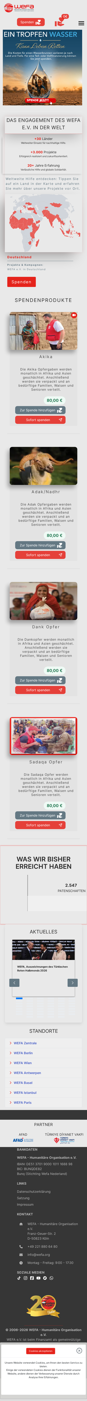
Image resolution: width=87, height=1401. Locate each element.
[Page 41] (61, 1014)
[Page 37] (19, 1014)
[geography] (32, 235)
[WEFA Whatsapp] (51, 1277)
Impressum (25, 1204)
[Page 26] (30, 1009)
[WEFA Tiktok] (19, 1277)
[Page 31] (19, 1011)
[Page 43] (30, 1017)
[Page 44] (40, 1017)
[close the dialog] (79, 1351)
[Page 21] (40, 1006)
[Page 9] (40, 1001)
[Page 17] (61, 1003)
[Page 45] (51, 1017)
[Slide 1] (42, 101)
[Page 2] (30, 998)
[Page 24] (72, 1006)
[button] (43, 1043)
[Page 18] (72, 1003)
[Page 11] (61, 1001)
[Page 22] (51, 1006)
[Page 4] (51, 998)
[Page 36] (72, 1011)
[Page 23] (61, 1006)
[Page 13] (19, 1003)
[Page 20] (30, 1006)
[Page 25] (19, 1009)
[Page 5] (61, 998)
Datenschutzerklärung (34, 1191)
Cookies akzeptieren (40, 1350)
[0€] (64, 22)
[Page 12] (72, 1001)
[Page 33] (40, 1011)
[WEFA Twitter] (45, 1277)
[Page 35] (61, 1011)
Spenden (27, 22)
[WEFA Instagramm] (25, 1277)
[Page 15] (40, 1003)
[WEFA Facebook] (32, 1277)
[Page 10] (51, 1001)
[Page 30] (72, 1009)
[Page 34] (51, 1011)
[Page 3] (40, 998)
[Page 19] (19, 1006)
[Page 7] (19, 1001)
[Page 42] (72, 1014)
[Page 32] (30, 1011)
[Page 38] (30, 1014)
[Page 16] (51, 1003)
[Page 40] (51, 1014)
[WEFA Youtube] (38, 1277)
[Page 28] (51, 1009)
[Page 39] (40, 1014)
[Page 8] (30, 1001)
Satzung (23, 1198)
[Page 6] (72, 998)
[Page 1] (19, 998)
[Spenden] (21, 276)
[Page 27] (40, 1009)
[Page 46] (61, 1017)
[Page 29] (61, 1009)
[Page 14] (30, 1003)
